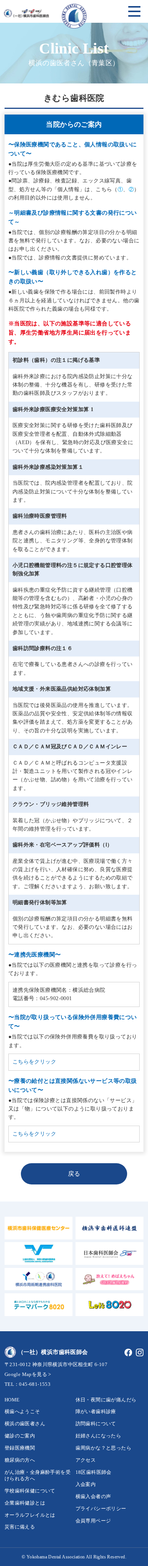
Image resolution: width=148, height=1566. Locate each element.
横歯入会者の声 (93, 1496)
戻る (74, 1173)
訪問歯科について (96, 1423)
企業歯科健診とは (25, 1503)
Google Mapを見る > (28, 1374)
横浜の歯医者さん (25, 1423)
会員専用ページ (93, 1521)
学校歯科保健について (30, 1491)
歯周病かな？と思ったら (103, 1448)
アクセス (86, 1460)
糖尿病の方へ (20, 1460)
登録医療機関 (20, 1448)
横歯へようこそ (22, 1411)
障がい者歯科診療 (96, 1411)
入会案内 (86, 1484)
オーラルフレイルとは (30, 1515)
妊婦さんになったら (98, 1436)
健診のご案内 (20, 1436)
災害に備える (20, 1527)
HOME (12, 1400)
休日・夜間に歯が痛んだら (106, 1400)
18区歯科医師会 (94, 1472)
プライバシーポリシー (101, 1508)
